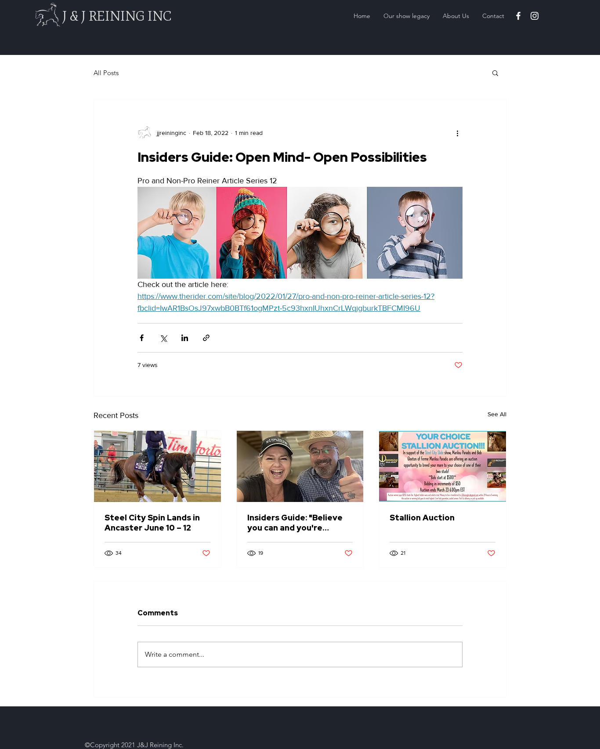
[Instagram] (534, 16)
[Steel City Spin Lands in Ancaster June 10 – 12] (157, 466)
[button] (495, 72)
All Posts (106, 73)
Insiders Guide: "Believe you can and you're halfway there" (295, 523)
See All (497, 414)
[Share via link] (206, 338)
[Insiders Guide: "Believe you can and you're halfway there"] (300, 466)
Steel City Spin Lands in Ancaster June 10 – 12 (152, 523)
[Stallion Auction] (442, 466)
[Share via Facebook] (141, 338)
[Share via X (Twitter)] (163, 338)
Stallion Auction (422, 518)
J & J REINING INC (117, 15)
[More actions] (457, 132)
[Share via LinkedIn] (185, 338)
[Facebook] (518, 16)
